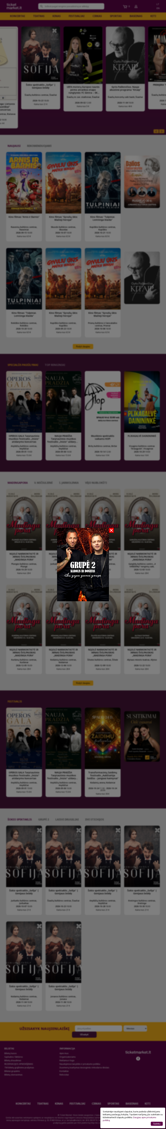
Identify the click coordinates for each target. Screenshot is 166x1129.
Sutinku (156, 1124)
